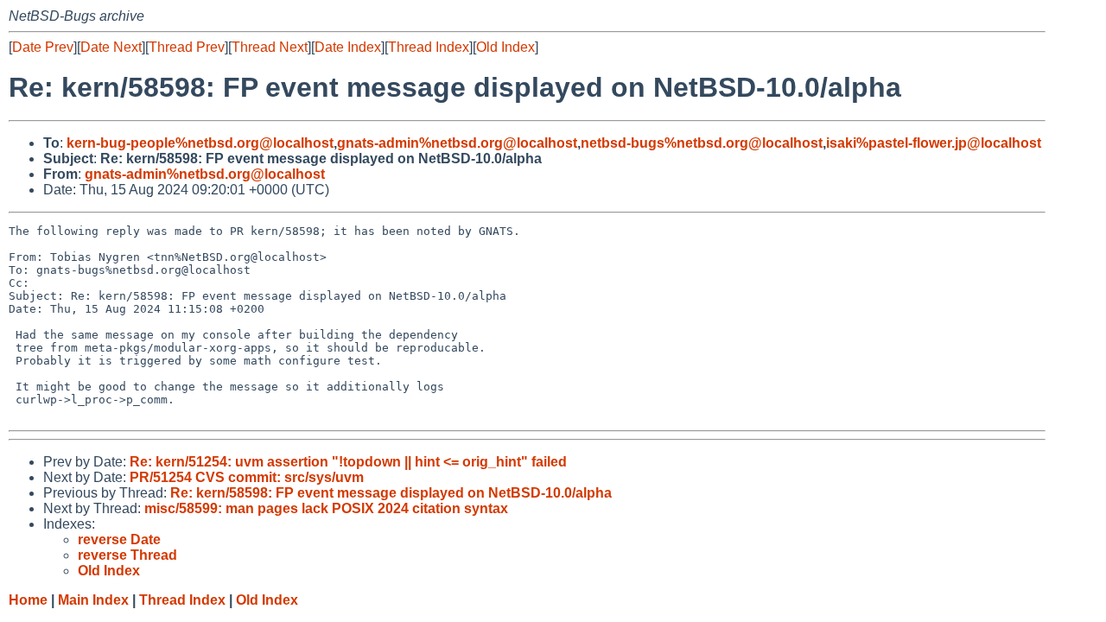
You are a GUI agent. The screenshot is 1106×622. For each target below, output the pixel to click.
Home (28, 600)
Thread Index (428, 47)
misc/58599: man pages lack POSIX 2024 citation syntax (326, 508)
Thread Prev (187, 47)
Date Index (348, 47)
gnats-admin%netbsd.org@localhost (457, 143)
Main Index (93, 600)
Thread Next (270, 47)
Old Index (505, 47)
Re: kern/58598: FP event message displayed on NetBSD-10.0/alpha (391, 493)
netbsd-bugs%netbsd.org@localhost (702, 143)
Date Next (111, 47)
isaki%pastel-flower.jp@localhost (933, 143)
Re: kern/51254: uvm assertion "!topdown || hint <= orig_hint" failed (348, 461)
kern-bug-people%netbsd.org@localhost (200, 143)
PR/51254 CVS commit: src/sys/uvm (247, 477)
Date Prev (42, 47)
